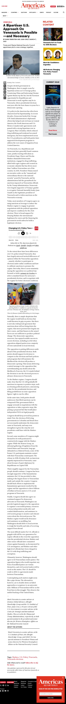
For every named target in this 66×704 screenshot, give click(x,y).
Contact (16, 685)
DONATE (53, 6)
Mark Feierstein (11, 39)
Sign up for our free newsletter (50, 689)
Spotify (23, 245)
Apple (18, 245)
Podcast (48, 12)
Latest (22, 685)
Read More (53, 130)
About (15, 681)
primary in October (28, 273)
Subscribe (10, 682)
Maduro (15, 657)
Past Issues (53, 134)
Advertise (16, 683)
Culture (56, 12)
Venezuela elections (15, 659)
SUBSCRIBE (4, 6)
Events (42, 12)
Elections (24, 12)
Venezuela (7, 22)
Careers (16, 687)
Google (29, 245)
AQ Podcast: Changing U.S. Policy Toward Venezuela (51, 72)
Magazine (23, 681)
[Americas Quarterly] (33, 6)
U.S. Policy (24, 657)
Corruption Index (32, 681)
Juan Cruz (24, 39)
